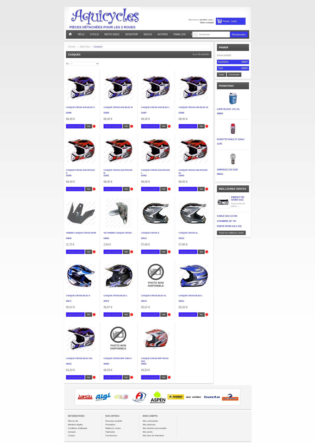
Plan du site (73, 421)
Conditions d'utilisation (77, 428)
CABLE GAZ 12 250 (227, 216)
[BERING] (212, 397)
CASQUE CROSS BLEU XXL (79, 358)
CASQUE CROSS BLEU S (78, 295)
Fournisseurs (111, 435)
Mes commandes (150, 421)
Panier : (230, 21)
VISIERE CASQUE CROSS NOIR (81, 233)
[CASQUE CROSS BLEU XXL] (81, 338)
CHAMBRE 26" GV (226, 221)
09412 (181, 301)
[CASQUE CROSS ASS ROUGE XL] (194, 150)
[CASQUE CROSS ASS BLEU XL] (194, 87)
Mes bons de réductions (153, 435)
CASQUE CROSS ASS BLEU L (155, 107)
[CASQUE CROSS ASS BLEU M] (119, 87)
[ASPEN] (139, 397)
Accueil (71, 46)
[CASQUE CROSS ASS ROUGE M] (119, 150)
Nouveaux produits (113, 421)
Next (245, 397)
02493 (181, 175)
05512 (144, 238)
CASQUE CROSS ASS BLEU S (80, 107)
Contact (71, 435)
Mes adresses (149, 424)
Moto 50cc (85, 46)
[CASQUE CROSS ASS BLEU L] (156, 87)
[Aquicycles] (105, 17)
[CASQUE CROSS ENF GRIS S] (119, 338)
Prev (70, 397)
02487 (144, 113)
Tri (67, 63)
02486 (106, 113)
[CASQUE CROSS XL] (194, 213)
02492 (144, 175)
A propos (72, 432)
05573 (106, 301)
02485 (68, 113)
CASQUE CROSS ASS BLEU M (118, 107)
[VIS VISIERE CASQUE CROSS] (119, 213)
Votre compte (207, 22)
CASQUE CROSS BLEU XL (153, 295)
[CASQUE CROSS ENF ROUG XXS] (156, 338)
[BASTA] (194, 397)
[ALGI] (85, 397)
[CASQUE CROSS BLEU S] (81, 275)
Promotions (110, 424)
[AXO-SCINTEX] (176, 397)
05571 (68, 301)
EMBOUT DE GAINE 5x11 (237, 198)
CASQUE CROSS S (150, 233)
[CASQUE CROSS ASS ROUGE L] (156, 150)
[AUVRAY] (157, 397)
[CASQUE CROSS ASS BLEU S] (81, 87)
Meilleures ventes (232, 188)
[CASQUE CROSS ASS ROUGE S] (81, 150)
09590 (106, 364)
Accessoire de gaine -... (238, 204)
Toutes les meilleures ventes (231, 233)
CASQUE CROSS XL (188, 233)
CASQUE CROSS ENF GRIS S (118, 358)
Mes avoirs (148, 432)
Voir (88, 126)
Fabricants (110, 432)
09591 (144, 364)
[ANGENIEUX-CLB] (103, 397)
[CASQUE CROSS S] (156, 213)
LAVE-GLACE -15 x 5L (228, 109)
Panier (223, 47)
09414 (68, 364)
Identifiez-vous (206, 20)
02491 (106, 175)
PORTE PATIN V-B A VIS (229, 226)
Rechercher (239, 34)
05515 (181, 238)
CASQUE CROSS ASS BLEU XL (194, 107)
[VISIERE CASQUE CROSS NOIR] (81, 213)
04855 (106, 238)
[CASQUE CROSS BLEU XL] (156, 275)
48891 (220, 113)
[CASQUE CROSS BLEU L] (119, 275)
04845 (68, 238)
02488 (181, 113)
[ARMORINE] (121, 397)
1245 (219, 143)
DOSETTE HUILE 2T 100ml (230, 139)
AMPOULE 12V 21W (227, 169)
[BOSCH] (230, 397)
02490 (68, 175)
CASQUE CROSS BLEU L (116, 295)
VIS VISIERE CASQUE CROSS (118, 233)
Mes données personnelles (155, 428)
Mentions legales (75, 424)
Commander (234, 75)
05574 (144, 301)
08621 (220, 174)
